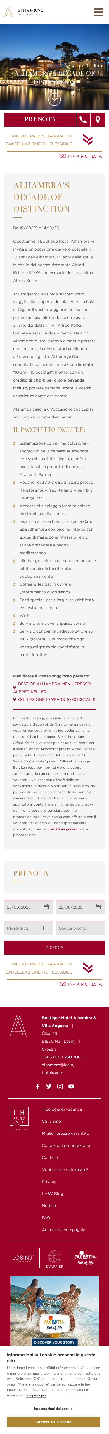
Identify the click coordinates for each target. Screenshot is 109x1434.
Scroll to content (54, 99)
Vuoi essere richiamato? (65, 1169)
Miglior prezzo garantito (42, 136)
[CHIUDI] (98, 12)
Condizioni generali (63, 829)
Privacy (49, 1181)
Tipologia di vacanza (62, 1109)
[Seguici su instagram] (60, 1087)
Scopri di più (36, 1395)
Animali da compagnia (63, 1229)
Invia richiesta (85, 156)
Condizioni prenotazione (66, 1145)
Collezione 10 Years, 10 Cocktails (56, 699)
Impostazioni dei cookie (53, 1409)
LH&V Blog (52, 1193)
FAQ (46, 1217)
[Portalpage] (24, 1120)
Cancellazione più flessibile (38, 144)
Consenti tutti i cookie (53, 1422)
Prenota (40, 119)
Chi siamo (51, 1121)
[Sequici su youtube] (71, 1087)
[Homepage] (23, 12)
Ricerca (54, 947)
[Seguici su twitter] (49, 1087)
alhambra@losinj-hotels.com (59, 1069)
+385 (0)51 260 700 (61, 1057)
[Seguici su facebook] (38, 1087)
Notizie (49, 1205)
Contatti (50, 1157)
